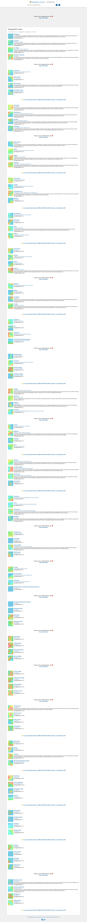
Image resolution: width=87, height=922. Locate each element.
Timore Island (17, 851)
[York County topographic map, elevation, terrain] (10, 180)
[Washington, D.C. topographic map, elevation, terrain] (10, 194)
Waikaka (16, 845)
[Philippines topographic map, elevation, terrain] (10, 36)
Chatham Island (18, 880)
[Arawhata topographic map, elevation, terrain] (10, 860)
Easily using (44, 99)
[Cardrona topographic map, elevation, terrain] (10, 363)
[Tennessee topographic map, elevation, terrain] (10, 107)
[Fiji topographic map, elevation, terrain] (10, 328)
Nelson (15, 261)
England (22, 234)
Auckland (16, 40)
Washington (22, 256)
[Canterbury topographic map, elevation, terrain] (10, 222)
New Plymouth (17, 573)
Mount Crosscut (18, 691)
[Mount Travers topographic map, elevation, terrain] (10, 715)
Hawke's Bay (17, 248)
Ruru (15, 445)
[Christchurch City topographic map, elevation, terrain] (10, 92)
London (16, 304)
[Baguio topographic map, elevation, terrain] (10, 158)
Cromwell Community (35, 411)
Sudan (15, 397)
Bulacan (20, 888)
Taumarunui (17, 509)
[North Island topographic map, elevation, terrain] (10, 483)
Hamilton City (17, 532)
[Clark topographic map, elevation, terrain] (10, 229)
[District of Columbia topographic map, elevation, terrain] (10, 57)
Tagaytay (16, 431)
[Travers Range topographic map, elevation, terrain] (10, 673)
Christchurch (17, 213)
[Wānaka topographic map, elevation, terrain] (10, 187)
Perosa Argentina (18, 782)
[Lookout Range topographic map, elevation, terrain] (10, 686)
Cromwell (16, 409)
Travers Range (17, 671)
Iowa (25, 546)
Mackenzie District (28, 475)
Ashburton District (28, 461)
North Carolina (22, 390)
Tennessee (16, 105)
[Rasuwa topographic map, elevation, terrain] (10, 271)
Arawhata (16, 858)
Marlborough (17, 552)
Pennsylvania (22, 179)
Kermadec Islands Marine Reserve (22, 602)
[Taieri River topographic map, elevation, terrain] (10, 778)
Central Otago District (27, 411)
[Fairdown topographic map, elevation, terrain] (10, 825)
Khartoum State (20, 397)
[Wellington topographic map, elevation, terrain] (10, 129)
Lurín (20, 78)
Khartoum (16, 396)
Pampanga (21, 227)
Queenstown (17, 112)
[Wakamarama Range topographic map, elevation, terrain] (10, 680)
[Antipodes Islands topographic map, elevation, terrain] (10, 791)
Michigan (21, 334)
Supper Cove (17, 865)
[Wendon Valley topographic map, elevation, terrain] (10, 832)
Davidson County (28, 164)
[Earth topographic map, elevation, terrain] (10, 151)
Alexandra (16, 496)
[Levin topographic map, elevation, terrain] (10, 505)
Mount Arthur (17, 706)
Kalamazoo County (27, 334)
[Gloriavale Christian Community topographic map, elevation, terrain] (10, 341)
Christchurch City (18, 90)
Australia (15, 355)
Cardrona (16, 361)
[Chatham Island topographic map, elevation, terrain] (10, 882)
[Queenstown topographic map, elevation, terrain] (10, 115)
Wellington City (27, 127)
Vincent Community (35, 497)
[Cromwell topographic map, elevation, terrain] (10, 411)
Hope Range (17, 636)
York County (17, 178)
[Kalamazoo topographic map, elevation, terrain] (10, 334)
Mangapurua (17, 894)
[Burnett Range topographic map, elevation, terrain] (10, 658)
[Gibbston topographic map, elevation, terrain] (10, 286)
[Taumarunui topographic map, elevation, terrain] (10, 512)
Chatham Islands (18, 608)
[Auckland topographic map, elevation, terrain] (10, 43)
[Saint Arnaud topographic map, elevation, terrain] (10, 721)
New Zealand (16, 42)
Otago (21, 113)
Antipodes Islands (18, 789)
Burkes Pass (17, 474)
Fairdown (16, 823)
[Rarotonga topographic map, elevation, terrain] (10, 540)
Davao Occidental (22, 71)
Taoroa (15, 795)
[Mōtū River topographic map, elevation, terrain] (10, 617)
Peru (15, 78)
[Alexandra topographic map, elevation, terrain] (10, 498)
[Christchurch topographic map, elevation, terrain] (10, 215)
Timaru (16, 424)
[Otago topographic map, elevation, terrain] (10, 749)
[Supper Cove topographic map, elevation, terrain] (10, 867)
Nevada (21, 49)
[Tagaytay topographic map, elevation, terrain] (10, 434)
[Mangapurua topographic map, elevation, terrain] (10, 896)
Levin (15, 503)
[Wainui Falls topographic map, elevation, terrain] (10, 743)
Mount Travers (17, 713)
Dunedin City (25, 120)
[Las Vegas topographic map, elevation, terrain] (10, 50)
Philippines (17, 34)
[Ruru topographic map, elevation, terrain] (10, 447)
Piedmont (18, 783)
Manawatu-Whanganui (24, 504)
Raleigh (16, 389)
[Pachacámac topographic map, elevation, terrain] (10, 79)
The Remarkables (18, 467)
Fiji (14, 326)
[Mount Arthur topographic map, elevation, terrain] (10, 708)
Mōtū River (16, 615)
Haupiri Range (17, 643)
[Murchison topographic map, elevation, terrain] (10, 582)
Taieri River (17, 776)
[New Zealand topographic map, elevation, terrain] (10, 85)
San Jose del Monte (19, 887)
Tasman (21, 581)
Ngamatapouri (17, 900)
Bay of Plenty (22, 762)
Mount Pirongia (18, 367)
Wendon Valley (17, 830)
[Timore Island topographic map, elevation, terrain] (10, 853)
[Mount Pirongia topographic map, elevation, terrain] (10, 369)
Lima (17, 78)
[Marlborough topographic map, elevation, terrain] (10, 554)
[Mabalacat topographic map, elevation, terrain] (10, 321)
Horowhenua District (33, 504)
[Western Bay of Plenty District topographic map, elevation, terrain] (10, 762)
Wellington (16, 126)
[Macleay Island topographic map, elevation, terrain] (10, 356)
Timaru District (27, 426)
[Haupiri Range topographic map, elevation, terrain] (10, 645)
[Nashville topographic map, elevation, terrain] (10, 165)
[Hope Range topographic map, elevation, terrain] (10, 638)
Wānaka (16, 185)
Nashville (16, 162)
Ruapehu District (32, 510)
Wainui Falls (17, 741)
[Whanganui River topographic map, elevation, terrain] (10, 623)
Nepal (15, 269)
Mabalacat (16, 319)
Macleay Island (17, 354)
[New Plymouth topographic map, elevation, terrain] (10, 576)
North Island (17, 481)
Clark (15, 226)
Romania (16, 754)
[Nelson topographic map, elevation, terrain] (10, 263)
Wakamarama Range (19, 678)
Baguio (15, 155)
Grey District (27, 340)
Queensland (20, 355)
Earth (15, 149)
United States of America (18, 192)
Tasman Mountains (18, 649)
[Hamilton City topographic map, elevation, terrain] (10, 534)
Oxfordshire (26, 234)
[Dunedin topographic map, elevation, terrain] (10, 122)
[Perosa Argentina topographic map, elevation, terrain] (10, 784)
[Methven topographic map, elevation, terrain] (10, 462)
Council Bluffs (17, 545)
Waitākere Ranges (18, 374)
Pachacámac (17, 77)
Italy (15, 783)
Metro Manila (17, 142)
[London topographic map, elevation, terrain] (10, 306)
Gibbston (16, 284)
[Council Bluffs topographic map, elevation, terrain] (10, 547)
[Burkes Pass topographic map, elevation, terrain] (10, 476)
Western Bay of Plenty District (21, 760)
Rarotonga (16, 538)
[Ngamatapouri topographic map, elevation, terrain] (10, 902)
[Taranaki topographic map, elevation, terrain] (10, 440)
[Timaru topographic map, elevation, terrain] (10, 427)
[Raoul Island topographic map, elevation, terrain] (10, 812)
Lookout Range (18, 684)
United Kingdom (17, 234)
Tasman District (26, 581)
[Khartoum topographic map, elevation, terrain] (10, 398)
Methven (16, 460)
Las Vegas (16, 47)
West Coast (22, 340)
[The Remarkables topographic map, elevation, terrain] (10, 469)
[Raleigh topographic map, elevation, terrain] (10, 391)
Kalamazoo (16, 332)
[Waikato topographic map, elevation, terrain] (10, 200)
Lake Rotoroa (17, 726)
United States (16, 49)
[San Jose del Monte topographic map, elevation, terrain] (10, 889)
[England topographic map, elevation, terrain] (10, 405)
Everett (16, 255)
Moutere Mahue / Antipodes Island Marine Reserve (27, 587)
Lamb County (25, 150)
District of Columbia (19, 55)
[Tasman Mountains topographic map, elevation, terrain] (10, 651)
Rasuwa (16, 268)
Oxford (15, 233)
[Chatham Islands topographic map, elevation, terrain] (10, 610)
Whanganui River (18, 621)
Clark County (26, 49)
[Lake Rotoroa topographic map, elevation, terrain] (10, 728)
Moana (21, 446)
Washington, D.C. (18, 191)
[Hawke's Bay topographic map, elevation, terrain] (10, 250)
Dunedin (16, 119)
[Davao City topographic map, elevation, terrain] (10, 72)
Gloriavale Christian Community (22, 339)
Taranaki (16, 438)
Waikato (16, 198)
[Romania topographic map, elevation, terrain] (10, 756)
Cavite (20, 432)
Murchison (16, 580)
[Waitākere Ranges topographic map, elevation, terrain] (10, 376)
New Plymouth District (28, 575)
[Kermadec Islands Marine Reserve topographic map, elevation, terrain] (10, 604)
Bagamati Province (20, 269)
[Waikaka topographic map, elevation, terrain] (10, 847)
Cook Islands (16, 539)
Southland (16, 297)
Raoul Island (17, 810)
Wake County (28, 390)
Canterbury (22, 91)
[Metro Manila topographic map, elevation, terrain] (10, 144)
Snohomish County (28, 256)
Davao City (16, 70)
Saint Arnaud (17, 719)
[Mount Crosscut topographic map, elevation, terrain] (10, 693)
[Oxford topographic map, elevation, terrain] (10, 235)
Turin (22, 783)
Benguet (20, 156)
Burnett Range (17, 656)
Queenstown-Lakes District (28, 113)
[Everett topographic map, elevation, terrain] (10, 257)
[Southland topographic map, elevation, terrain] (10, 299)
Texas (21, 150)
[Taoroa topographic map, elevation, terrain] (10, 797)
